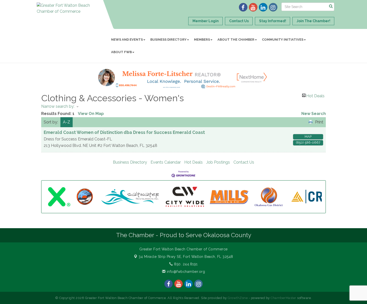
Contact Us (243, 162)
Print (319, 122)
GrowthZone (238, 298)
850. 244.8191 (185, 264)
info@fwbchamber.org (185, 272)
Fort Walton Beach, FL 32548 (186, 257)
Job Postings (218, 162)
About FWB (121, 52)
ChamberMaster (283, 298)
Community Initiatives (282, 39)
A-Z (66, 122)
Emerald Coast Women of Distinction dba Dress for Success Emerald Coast (124, 132)
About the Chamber (235, 39)
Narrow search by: (57, 106)
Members (202, 39)
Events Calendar (166, 162)
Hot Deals (315, 95)
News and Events (127, 39)
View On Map (91, 113)
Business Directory (168, 39)
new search (313, 113)
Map (308, 136)
